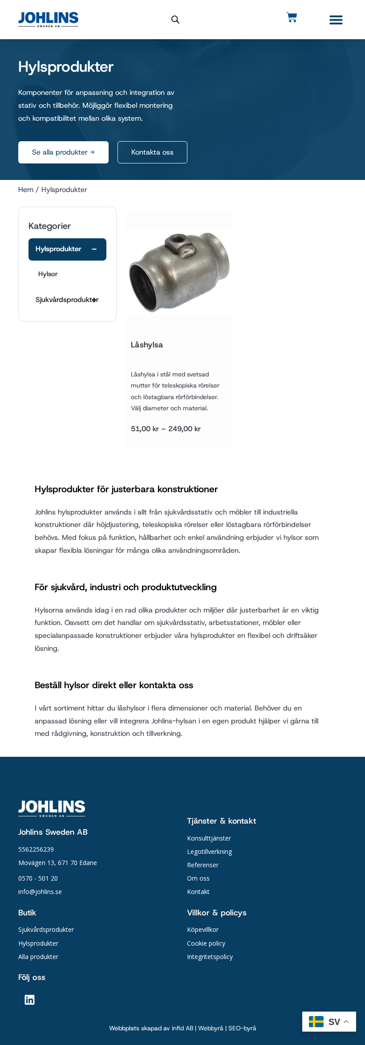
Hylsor (48, 273)
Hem (25, 189)
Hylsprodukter (58, 248)
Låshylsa (147, 344)
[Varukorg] (292, 17)
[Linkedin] (29, 1000)
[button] (336, 19)
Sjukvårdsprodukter (67, 299)
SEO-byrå (242, 1028)
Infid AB (182, 1028)
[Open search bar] (175, 20)
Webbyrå (210, 1028)
